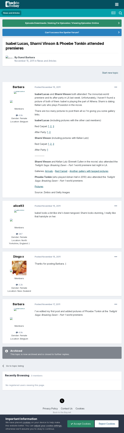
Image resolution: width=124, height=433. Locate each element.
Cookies (80, 408)
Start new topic (110, 72)
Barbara (18, 87)
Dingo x (18, 256)
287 (20, 234)
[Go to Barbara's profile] (19, 98)
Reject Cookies (106, 423)
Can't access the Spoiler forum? (62, 32)
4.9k (20, 115)
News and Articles (46, 60)
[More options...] (116, 87)
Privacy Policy (50, 408)
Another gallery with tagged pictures (89, 171)
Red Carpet (61, 171)
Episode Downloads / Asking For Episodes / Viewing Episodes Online (62, 23)
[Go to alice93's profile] (19, 217)
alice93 (18, 205)
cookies (27, 422)
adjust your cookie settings (48, 425)
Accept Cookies (82, 423)
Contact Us (66, 408)
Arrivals (49, 171)
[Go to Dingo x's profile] (19, 268)
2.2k (20, 284)
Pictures (39, 186)
